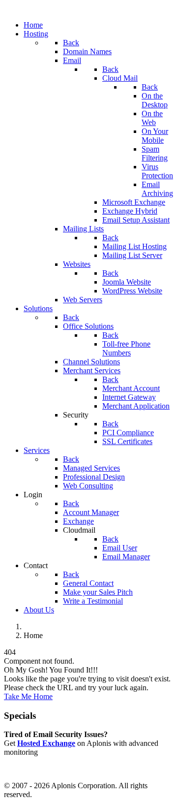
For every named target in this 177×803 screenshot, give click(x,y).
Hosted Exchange (46, 743)
